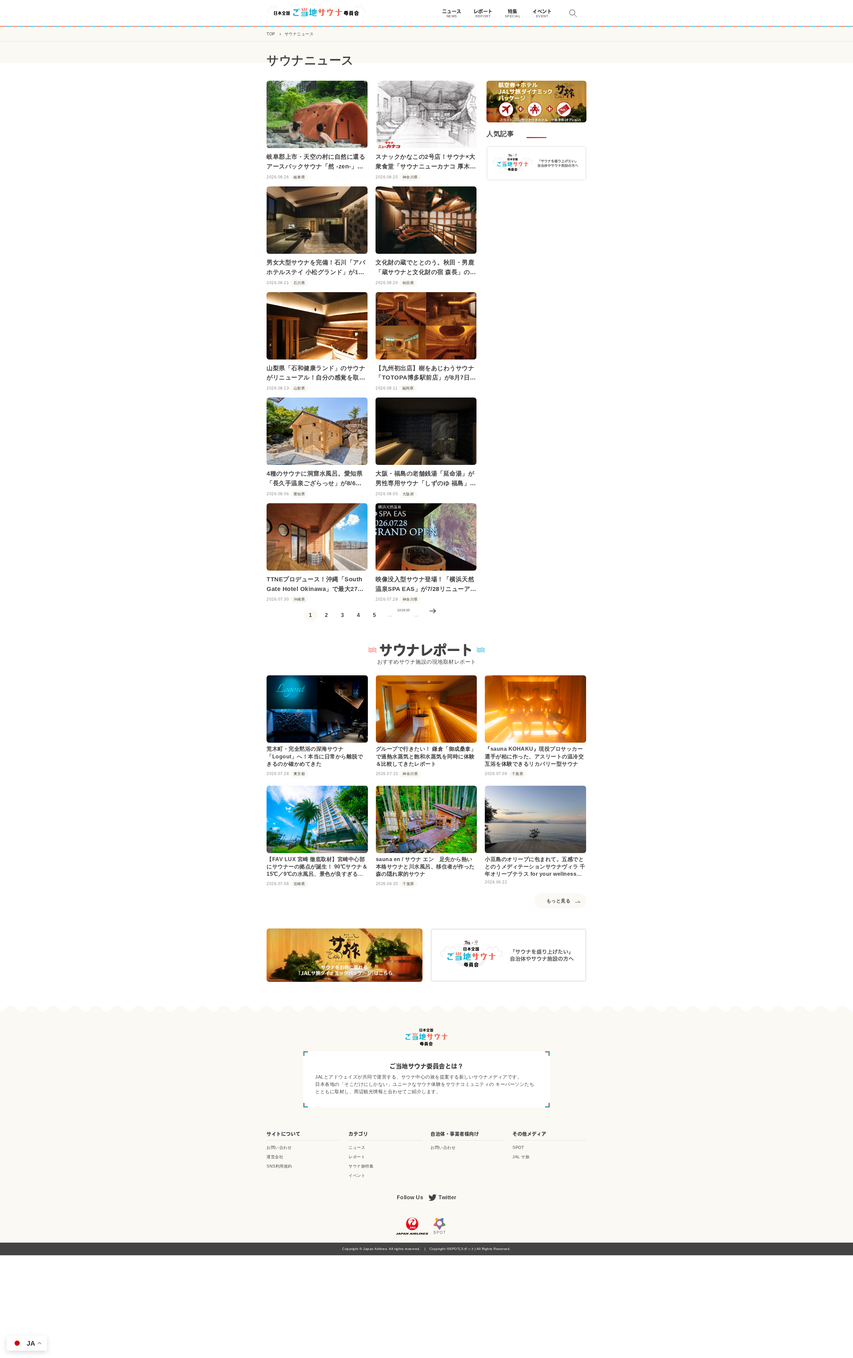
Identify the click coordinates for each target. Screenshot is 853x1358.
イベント (357, 1175)
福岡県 (408, 388)
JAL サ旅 (520, 1157)
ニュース (357, 1147)
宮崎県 (299, 884)
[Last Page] (432, 615)
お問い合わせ (279, 1147)
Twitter (447, 1197)
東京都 (299, 774)
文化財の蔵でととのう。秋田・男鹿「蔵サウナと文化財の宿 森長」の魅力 (426, 268)
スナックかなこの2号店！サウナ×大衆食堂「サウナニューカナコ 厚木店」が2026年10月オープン (425, 162)
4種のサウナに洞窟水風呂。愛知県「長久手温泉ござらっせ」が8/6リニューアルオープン (315, 479)
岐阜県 (299, 177)
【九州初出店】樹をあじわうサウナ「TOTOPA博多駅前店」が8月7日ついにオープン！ (426, 374)
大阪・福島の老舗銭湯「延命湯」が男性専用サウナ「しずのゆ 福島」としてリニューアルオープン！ (426, 479)
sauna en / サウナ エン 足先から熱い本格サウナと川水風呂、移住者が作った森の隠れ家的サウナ (425, 866)
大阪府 (408, 494)
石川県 (299, 283)
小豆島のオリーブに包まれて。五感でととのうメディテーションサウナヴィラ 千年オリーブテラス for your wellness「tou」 (535, 867)
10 (399, 610)
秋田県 (408, 283)
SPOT (518, 1147)
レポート (357, 1157)
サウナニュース (299, 34)
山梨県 (299, 388)
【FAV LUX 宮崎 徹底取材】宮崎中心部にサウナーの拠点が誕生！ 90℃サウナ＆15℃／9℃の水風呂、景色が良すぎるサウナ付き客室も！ (317, 867)
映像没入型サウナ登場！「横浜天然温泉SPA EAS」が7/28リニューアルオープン (426, 585)
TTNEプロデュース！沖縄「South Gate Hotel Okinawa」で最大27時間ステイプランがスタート (315, 585)
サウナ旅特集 (361, 1166)
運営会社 (275, 1157)
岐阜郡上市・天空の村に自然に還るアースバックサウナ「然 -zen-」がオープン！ (316, 162)
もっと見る (558, 900)
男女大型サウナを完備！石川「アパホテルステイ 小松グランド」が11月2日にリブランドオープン (316, 268)
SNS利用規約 (279, 1166)
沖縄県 (299, 599)
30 (408, 610)
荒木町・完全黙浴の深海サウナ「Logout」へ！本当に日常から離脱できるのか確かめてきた (315, 756)
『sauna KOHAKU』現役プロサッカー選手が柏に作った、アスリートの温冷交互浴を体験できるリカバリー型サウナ (534, 756)
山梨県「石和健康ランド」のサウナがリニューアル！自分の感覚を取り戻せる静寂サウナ (316, 374)
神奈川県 (410, 177)
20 (404, 610)
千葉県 (517, 774)
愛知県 (299, 494)
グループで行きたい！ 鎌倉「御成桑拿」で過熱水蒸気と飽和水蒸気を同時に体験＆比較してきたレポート (426, 756)
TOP (271, 34)
